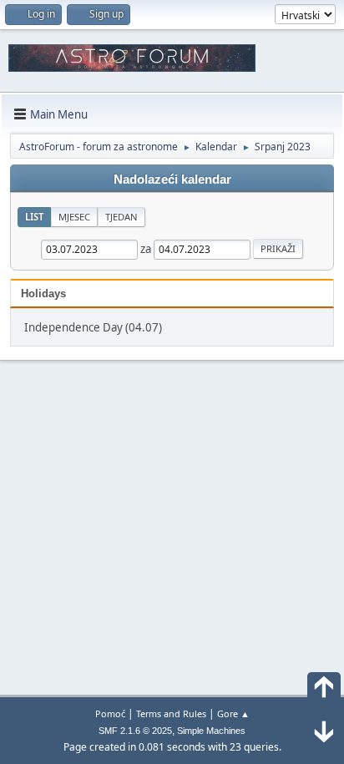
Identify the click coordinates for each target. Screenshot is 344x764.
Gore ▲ (233, 713)
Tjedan (121, 216)
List (34, 216)
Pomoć (110, 713)
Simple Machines (211, 731)
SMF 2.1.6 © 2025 (135, 731)
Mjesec (74, 216)
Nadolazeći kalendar (172, 179)
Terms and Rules (171, 713)
